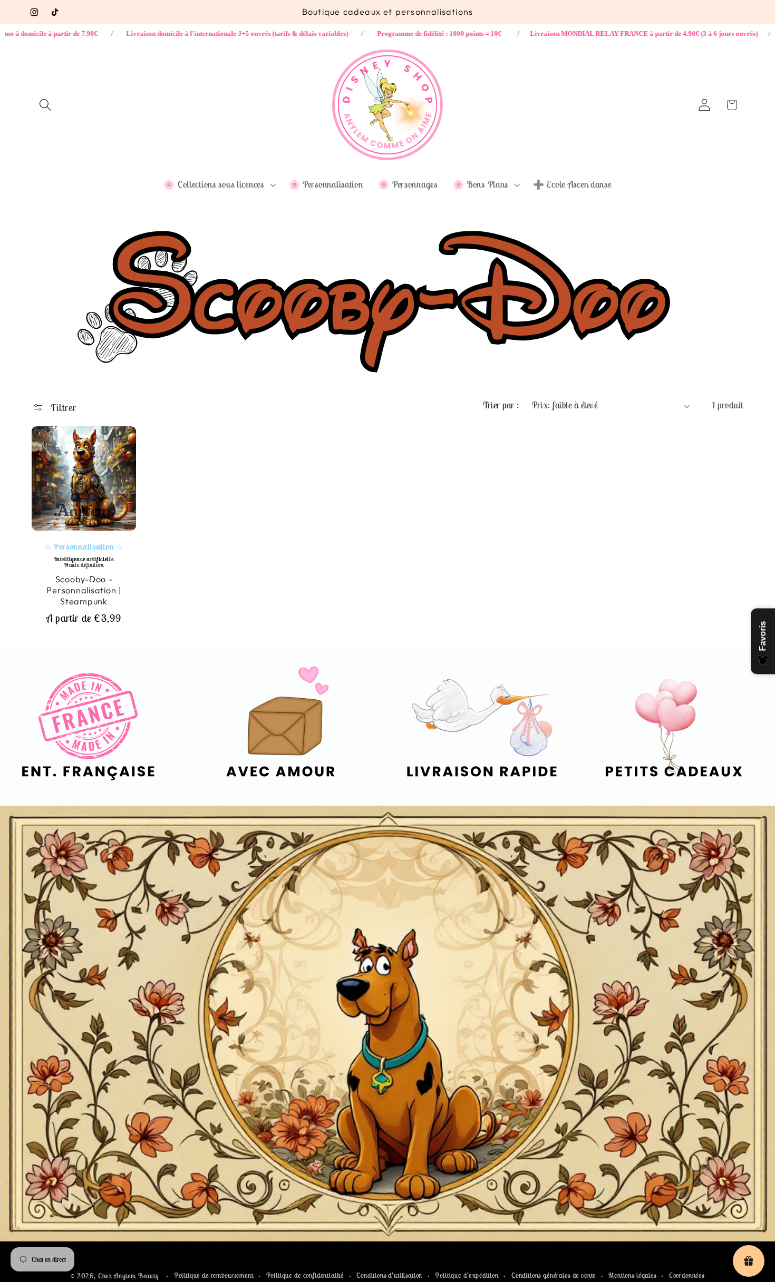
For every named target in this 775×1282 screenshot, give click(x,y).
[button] (46, 105)
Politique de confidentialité (305, 1275)
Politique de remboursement (214, 1275)
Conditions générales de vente (553, 1275)
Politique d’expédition (466, 1275)
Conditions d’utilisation (389, 1275)
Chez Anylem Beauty (128, 1275)
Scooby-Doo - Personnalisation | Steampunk (83, 589)
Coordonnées (686, 1275)
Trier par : (501, 405)
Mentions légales (632, 1275)
